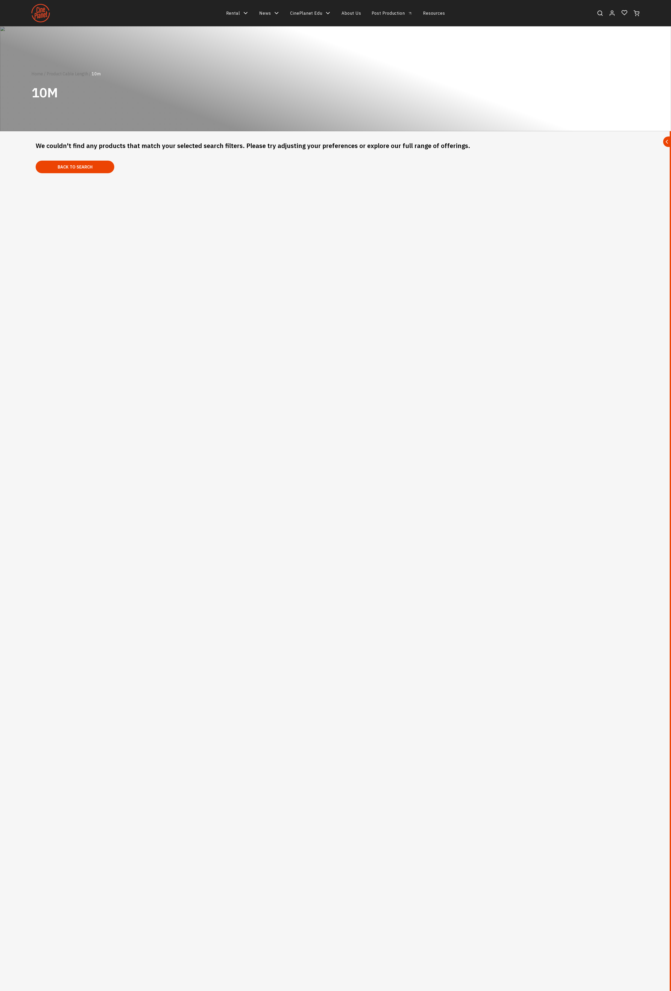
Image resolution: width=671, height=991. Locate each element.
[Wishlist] (624, 13)
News (265, 13)
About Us (351, 13)
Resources (434, 13)
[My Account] (612, 13)
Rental (233, 13)
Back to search (75, 167)
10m (96, 73)
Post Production (388, 13)
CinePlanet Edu (306, 13)
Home (37, 73)
